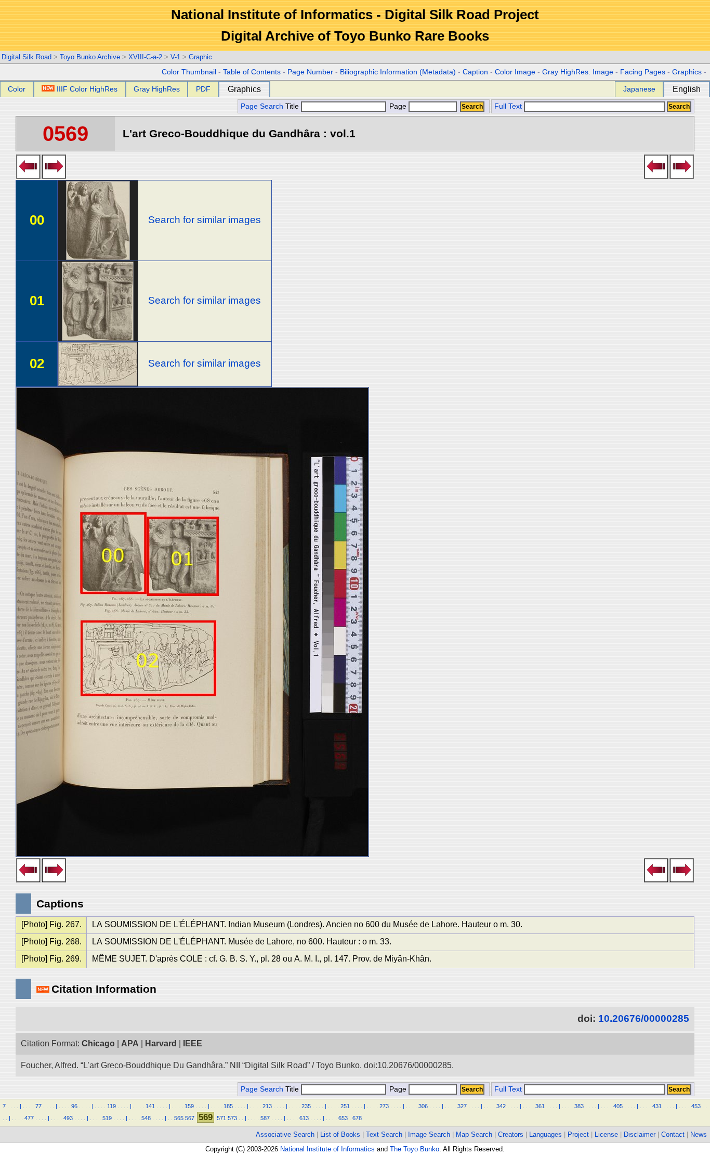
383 (579, 1106)
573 (232, 1118)
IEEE (192, 1043)
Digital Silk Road (26, 57)
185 (228, 1106)
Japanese (639, 89)
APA (130, 1043)
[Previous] (28, 176)
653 (343, 1118)
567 (189, 1118)
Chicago (98, 1043)
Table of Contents (252, 72)
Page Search (262, 106)
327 (462, 1106)
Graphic (200, 57)
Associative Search (285, 1134)
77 (38, 1106)
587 (265, 1118)
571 (221, 1118)
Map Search (474, 1134)
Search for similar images (204, 219)
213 (267, 1106)
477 (29, 1118)
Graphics (687, 72)
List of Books (340, 1134)
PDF (203, 89)
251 (345, 1106)
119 (111, 1106)
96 (74, 1106)
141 (150, 1106)
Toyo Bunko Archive (90, 57)
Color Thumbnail (189, 72)
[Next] (54, 176)
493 (68, 1118)
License (606, 1134)
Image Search (429, 1134)
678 (357, 1118)
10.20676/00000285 (643, 1018)
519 (107, 1118)
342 (501, 1106)
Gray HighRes (157, 89)
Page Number (310, 72)
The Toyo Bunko (414, 1149)
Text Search (384, 1134)
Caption (475, 72)
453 (696, 1106)
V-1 (175, 57)
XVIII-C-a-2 (145, 57)
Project (578, 1134)
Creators (510, 1134)
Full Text (508, 106)
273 (384, 1106)
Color (16, 89)
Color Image (515, 72)
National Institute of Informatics (327, 1149)
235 (306, 1106)
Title (293, 106)
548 (146, 1118)
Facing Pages (642, 72)
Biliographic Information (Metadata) (398, 72)
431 (657, 1106)
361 (540, 1106)
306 (423, 1106)
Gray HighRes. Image (577, 72)
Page (398, 106)
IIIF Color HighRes (87, 89)
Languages (545, 1134)
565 (178, 1118)
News (698, 1134)
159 (189, 1106)
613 (304, 1118)
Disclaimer (639, 1134)
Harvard (161, 1043)
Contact (673, 1134)
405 (618, 1106)
